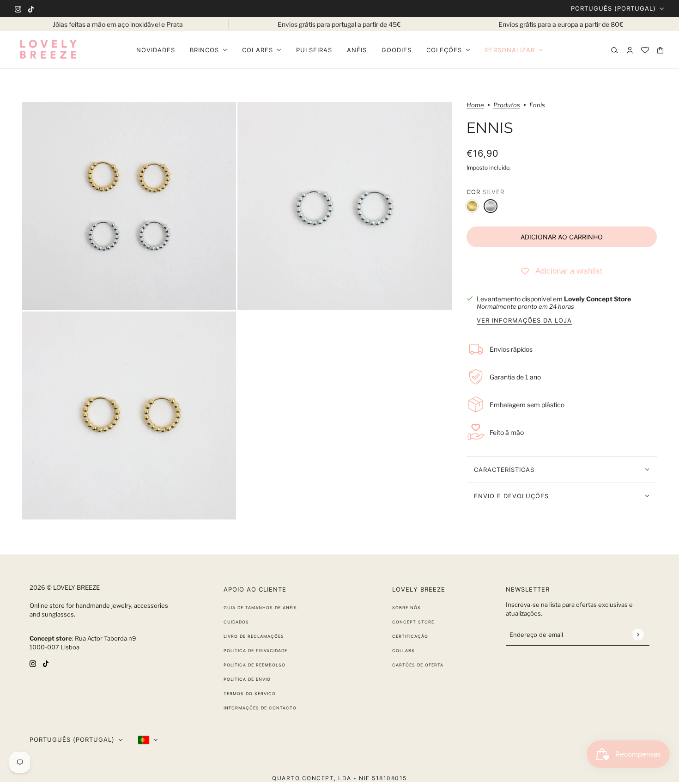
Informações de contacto (260, 707)
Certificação (410, 636)
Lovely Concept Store (597, 299)
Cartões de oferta (417, 664)
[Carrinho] (660, 50)
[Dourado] (472, 206)
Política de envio (247, 679)
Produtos (506, 105)
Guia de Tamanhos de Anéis (260, 607)
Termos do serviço (250, 693)
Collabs (403, 650)
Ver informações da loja (524, 321)
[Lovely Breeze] (48, 49)
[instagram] (18, 8)
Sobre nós (406, 607)
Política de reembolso (254, 664)
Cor (485, 192)
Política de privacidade (255, 650)
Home (475, 105)
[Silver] (490, 206)
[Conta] (630, 50)
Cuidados (236, 621)
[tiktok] (31, 8)
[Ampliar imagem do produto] (129, 206)
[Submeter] (637, 634)
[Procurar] (614, 50)
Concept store (413, 621)
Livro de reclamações (254, 636)
